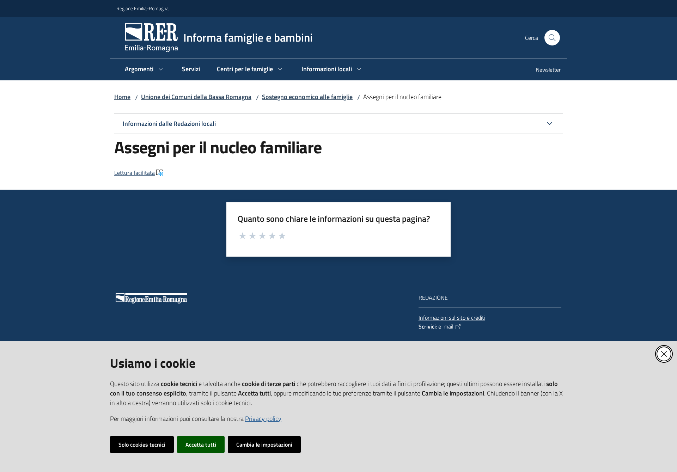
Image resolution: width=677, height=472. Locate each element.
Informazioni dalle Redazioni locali (169, 123)
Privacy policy (263, 418)
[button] (552, 37)
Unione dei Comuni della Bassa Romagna (196, 97)
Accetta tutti (200, 444)
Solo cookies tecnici (141, 444)
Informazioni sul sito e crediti (452, 317)
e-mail (445, 326)
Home (122, 97)
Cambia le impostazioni (264, 444)
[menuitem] (544, 70)
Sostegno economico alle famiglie (307, 97)
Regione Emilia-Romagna (142, 8)
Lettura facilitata (134, 172)
